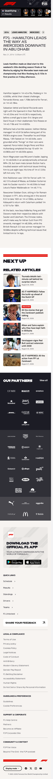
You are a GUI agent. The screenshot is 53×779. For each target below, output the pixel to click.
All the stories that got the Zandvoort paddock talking (32, 313)
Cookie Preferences (12, 706)
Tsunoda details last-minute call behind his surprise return (32, 279)
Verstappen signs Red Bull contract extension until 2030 (32, 343)
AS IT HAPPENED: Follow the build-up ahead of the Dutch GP (33, 294)
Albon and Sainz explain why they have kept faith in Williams (33, 328)
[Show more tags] (43, 32)
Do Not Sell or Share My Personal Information (24, 687)
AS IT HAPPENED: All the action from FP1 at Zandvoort (33, 358)
